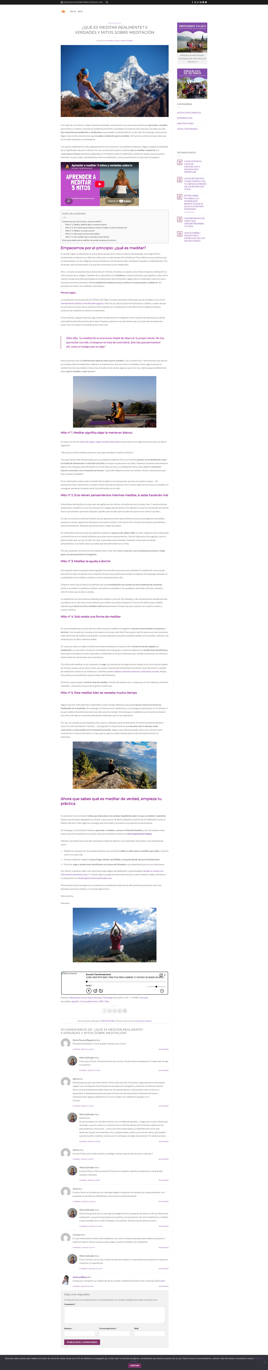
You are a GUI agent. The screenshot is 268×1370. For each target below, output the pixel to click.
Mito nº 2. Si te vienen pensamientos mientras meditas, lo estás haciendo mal (96, 228)
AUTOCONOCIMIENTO (189, 112)
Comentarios (189, 212)
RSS (101, 1001)
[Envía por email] (115, 1011)
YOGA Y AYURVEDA (187, 128)
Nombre (68, 1328)
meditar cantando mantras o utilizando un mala (136, 671)
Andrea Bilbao (80, 1277)
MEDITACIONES (114, 23)
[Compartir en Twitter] (109, 1011)
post (163, 1280)
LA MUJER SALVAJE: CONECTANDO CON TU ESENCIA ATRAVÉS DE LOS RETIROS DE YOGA (195, 183)
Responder (163, 1049)
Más (107, 1001)
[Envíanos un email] (200, 2)
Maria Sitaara (127, 41)
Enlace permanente (143, 1021)
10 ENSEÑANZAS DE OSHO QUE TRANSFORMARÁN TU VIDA (194, 222)
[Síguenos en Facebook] (192, 2)
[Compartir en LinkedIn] (125, 1011)
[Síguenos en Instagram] (195, 2)
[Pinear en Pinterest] (120, 1011)
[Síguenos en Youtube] (203, 2)
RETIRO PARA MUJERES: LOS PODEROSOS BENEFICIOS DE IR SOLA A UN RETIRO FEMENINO (194, 202)
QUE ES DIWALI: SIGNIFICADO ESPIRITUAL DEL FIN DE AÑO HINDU (194, 236)
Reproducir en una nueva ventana (86, 997)
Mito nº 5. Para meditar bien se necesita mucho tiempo (87, 237)
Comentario (70, 1304)
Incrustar (144, 997)
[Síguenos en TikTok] (198, 2)
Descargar (108, 997)
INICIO (73, 11)
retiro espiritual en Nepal (139, 833)
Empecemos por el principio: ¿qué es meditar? (82, 221)
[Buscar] (107, 2)
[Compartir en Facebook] (104, 1011)
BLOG (80, 11)
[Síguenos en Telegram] (206, 2)
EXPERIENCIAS (184, 118)
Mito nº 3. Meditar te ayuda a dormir (80, 231)
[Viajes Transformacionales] (63, 11)
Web (136, 1328)
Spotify (75, 1001)
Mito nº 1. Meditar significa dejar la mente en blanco (86, 224)
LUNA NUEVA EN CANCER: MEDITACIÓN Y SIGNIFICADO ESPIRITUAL (193, 166)
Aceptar (135, 1366)
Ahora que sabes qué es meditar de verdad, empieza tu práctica (89, 240)
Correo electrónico (89, 1001)
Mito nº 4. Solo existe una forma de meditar (82, 234)
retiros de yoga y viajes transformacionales (99, 441)
